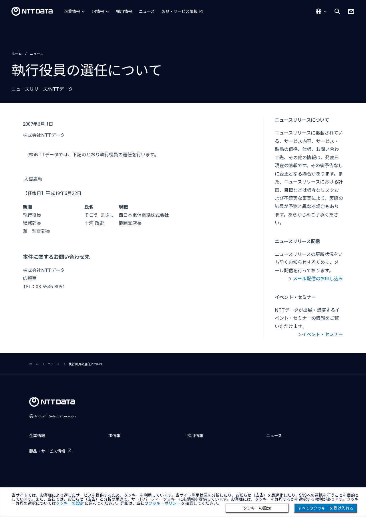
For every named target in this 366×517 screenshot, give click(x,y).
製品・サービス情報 (180, 11)
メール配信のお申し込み (318, 278)
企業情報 (72, 11)
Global (55, 416)
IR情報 (98, 11)
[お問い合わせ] (351, 11)
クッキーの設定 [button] (70, 503)
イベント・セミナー (322, 334)
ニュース (147, 11)
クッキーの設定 (257, 508)
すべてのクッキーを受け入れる (325, 508)
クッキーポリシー (164, 503)
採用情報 (124, 11)
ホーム (16, 53)
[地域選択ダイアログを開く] (321, 11)
